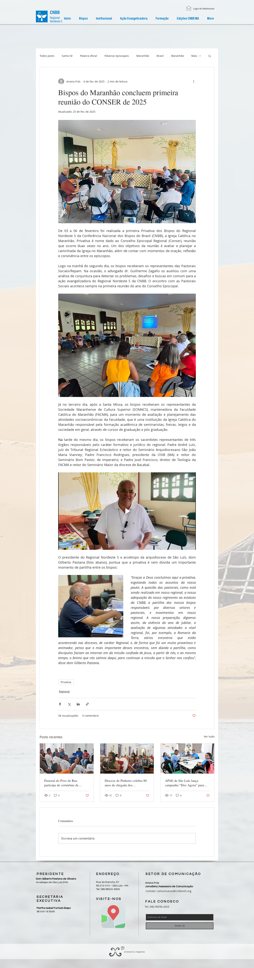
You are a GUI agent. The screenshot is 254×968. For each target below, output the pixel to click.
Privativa (66, 682)
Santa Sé (67, 56)
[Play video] (127, 511)
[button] (104, 18)
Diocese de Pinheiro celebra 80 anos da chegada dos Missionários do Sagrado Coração (126, 782)
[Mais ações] (193, 81)
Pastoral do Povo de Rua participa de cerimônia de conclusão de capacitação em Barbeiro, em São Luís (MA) (63, 782)
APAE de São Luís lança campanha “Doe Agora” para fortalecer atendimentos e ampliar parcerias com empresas (186, 782)
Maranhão (142, 56)
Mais (194, 56)
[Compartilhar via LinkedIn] (78, 704)
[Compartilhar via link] (87, 704)
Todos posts (47, 56)
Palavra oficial (88, 56)
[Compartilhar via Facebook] (60, 704)
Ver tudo (209, 736)
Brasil (160, 56)
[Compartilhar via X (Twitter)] (69, 704)
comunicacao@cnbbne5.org (174, 891)
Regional (64, 691)
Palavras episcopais (117, 56)
